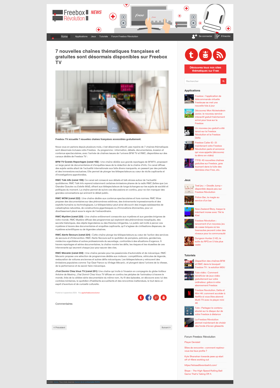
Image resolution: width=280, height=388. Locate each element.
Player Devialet (192, 342)
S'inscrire (225, 36)
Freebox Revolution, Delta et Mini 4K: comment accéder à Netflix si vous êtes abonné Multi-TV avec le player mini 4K (210, 296)
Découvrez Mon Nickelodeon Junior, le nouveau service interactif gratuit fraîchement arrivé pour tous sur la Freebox (210, 117)
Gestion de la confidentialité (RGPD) (87, 382)
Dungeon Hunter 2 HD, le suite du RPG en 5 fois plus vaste (209, 241)
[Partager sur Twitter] (140, 297)
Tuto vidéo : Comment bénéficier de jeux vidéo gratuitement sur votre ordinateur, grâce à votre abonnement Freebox (207, 279)
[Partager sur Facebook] (148, 297)
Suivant (165, 327)
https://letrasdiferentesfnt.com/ (200, 365)
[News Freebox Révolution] (140, 18)
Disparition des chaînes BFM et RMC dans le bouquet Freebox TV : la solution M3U (210, 264)
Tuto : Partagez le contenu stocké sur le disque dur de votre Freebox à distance (209, 311)
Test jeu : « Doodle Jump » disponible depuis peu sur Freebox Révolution (208, 188)
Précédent (60, 327)
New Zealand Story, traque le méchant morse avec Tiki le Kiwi (210, 212)
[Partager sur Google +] (156, 297)
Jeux (93, 36)
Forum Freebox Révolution (124, 36)
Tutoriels (103, 36)
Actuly (56, 382)
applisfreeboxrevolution (90, 293)
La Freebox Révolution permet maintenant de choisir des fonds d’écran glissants (210, 322)
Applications (81, 36)
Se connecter (205, 36)
